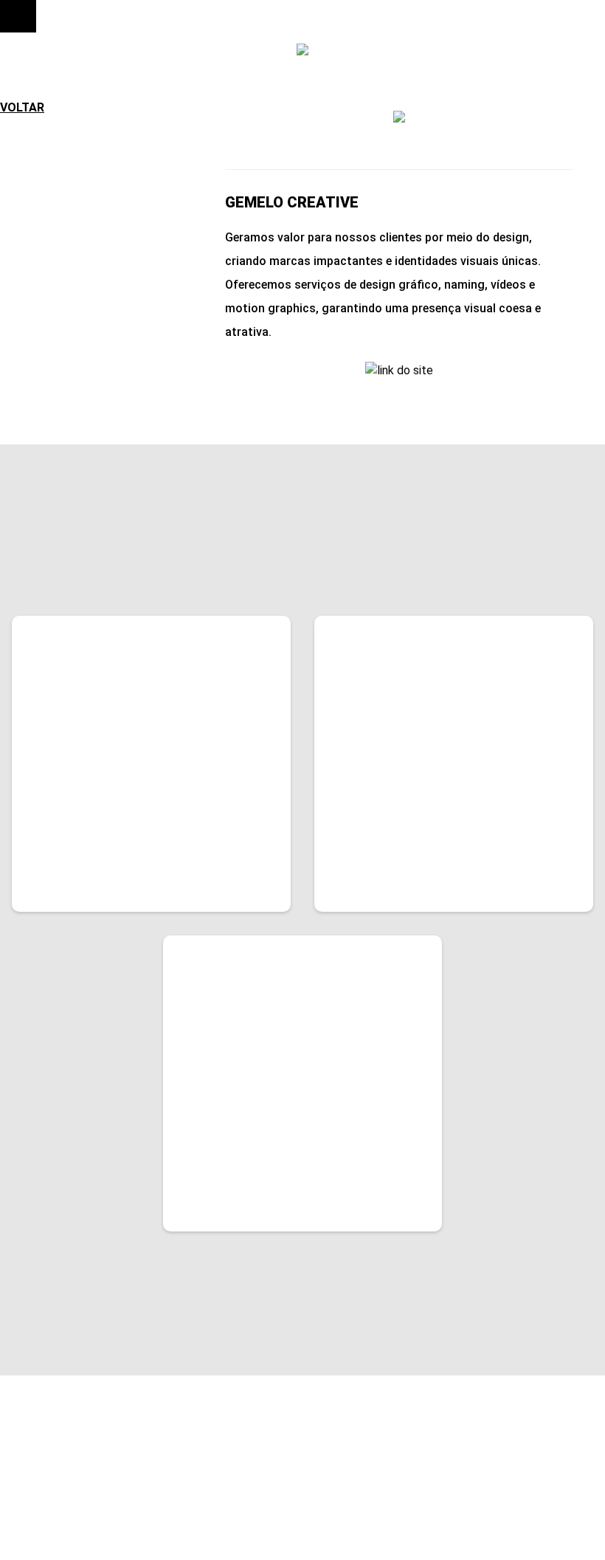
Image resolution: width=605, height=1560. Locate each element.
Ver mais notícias (303, 1319)
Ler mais (82, 874)
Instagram (486, 1456)
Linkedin (478, 1471)
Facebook (482, 1440)
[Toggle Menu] (18, 16)
